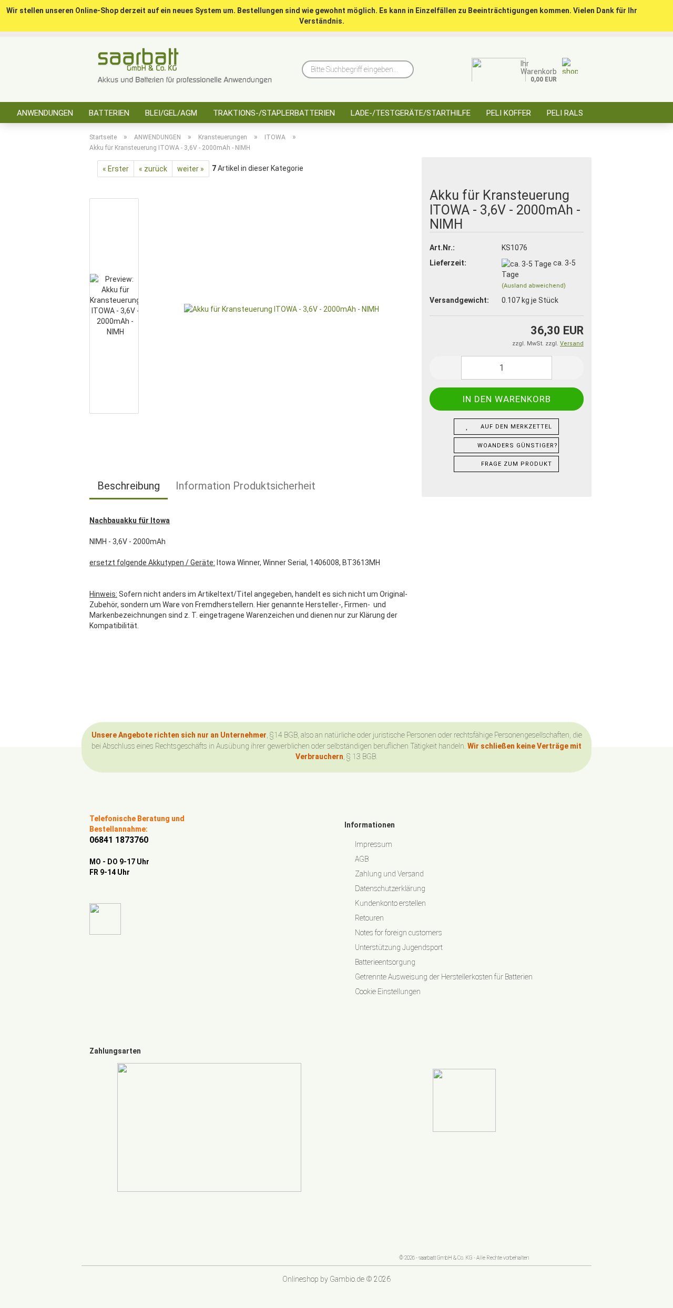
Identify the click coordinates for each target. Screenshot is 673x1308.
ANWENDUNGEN (45, 113)
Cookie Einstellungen (388, 991)
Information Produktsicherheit (245, 485)
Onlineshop (300, 1279)
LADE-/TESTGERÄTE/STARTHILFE (411, 113)
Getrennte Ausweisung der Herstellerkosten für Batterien (444, 977)
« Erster (116, 169)
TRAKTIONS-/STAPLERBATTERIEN (274, 113)
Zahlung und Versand (389, 874)
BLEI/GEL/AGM (171, 113)
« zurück (153, 169)
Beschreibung (128, 485)
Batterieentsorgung (385, 962)
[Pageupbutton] (644, 1292)
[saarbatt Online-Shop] (184, 66)
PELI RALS (565, 113)
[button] (445, 368)
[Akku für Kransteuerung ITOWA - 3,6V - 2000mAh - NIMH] (281, 308)
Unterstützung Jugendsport (399, 947)
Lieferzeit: (448, 263)
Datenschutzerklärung (390, 888)
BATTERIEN (109, 113)
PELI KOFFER (508, 113)
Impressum (373, 844)
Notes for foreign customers (398, 932)
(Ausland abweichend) (534, 285)
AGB (362, 859)
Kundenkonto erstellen (390, 903)
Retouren (369, 918)
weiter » (190, 169)
